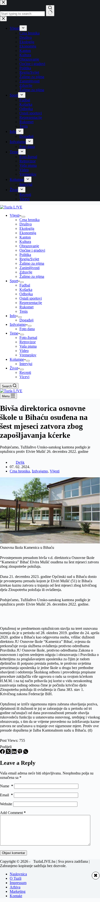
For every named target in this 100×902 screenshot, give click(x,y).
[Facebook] (3, 752)
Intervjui (25, 364)
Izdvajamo (18, 324)
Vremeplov (27, 355)
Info (13, 316)
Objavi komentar (13, 853)
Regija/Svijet (29, 259)
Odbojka (26, 294)
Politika (25, 255)
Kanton (25, 237)
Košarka (25, 289)
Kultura (25, 241)
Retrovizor (27, 342)
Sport (14, 281)
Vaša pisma (28, 346)
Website (6, 804)
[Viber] (20, 752)
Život (14, 368)
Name (6, 786)
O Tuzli (15, 878)
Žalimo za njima (31, 263)
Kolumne (17, 359)
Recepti (25, 372)
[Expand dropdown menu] (23, 216)
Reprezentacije (30, 303)
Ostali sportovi (30, 298)
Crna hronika (29, 220)
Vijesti (14, 215)
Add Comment (13, 813)
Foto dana (27, 329)
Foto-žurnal (28, 337)
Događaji (26, 320)
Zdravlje (25, 272)
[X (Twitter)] (9, 752)
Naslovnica (18, 874)
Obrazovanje (29, 246)
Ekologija (26, 228)
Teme (14, 333)
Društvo (25, 224)
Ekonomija (27, 233)
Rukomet (26, 307)
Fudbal (24, 285)
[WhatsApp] (25, 752)
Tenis (23, 311)
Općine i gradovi (32, 250)
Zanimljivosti (29, 268)
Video (24, 351)
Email (6, 795)
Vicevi (24, 377)
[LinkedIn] (14, 752)
